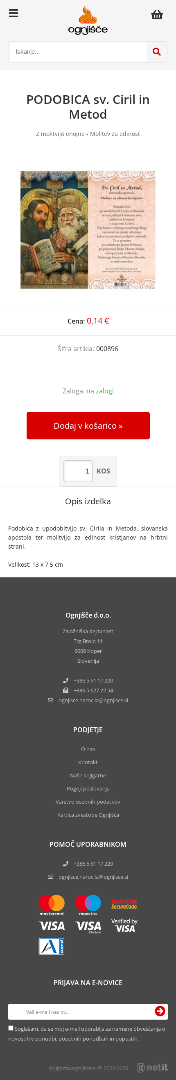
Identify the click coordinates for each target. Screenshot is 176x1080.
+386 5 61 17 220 (93, 680)
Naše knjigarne (88, 775)
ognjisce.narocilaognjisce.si (93, 700)
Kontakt (88, 762)
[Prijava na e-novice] (160, 1012)
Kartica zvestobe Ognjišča (88, 814)
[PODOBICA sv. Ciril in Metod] (88, 230)
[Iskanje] (157, 51)
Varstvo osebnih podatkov (88, 801)
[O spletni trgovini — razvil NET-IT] (152, 1068)
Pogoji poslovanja (88, 788)
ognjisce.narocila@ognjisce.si (93, 876)
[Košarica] (159, 14)
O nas (88, 749)
